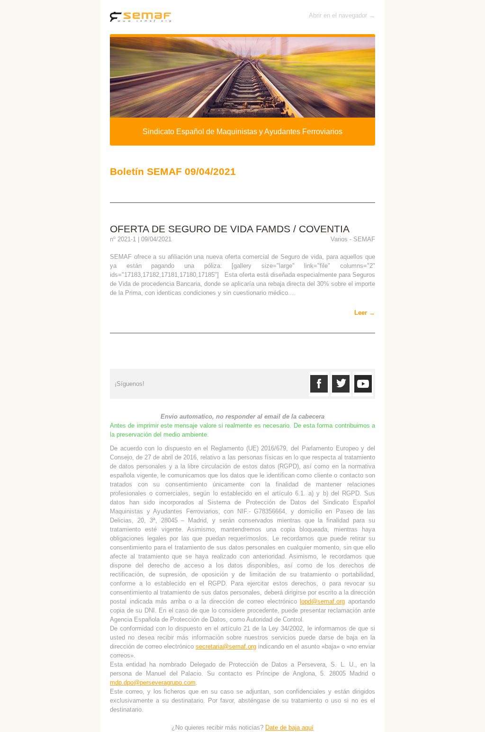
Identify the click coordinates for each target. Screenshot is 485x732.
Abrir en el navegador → (342, 15)
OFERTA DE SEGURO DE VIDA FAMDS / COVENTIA (230, 228)
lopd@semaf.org (322, 601)
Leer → (364, 312)
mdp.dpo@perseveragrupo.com (153, 682)
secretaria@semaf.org (226, 646)
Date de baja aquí (289, 727)
